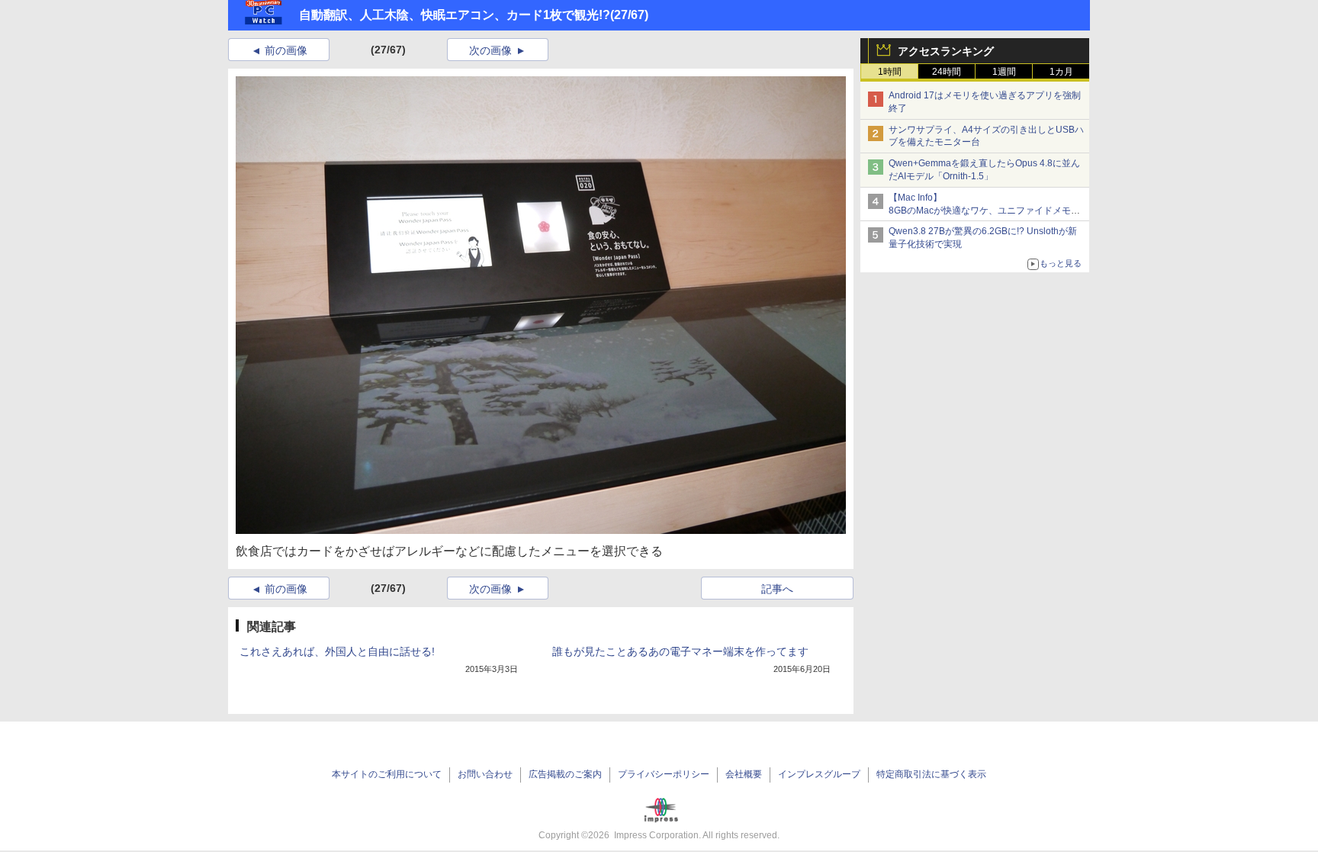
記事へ (777, 589)
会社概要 (743, 774)
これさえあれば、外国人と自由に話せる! (337, 651)
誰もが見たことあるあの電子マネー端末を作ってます (680, 651)
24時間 (946, 71)
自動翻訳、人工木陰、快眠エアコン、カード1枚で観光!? (454, 14)
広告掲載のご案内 (565, 774)
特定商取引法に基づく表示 (931, 774)
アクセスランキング (946, 51)
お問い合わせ (485, 774)
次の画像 (490, 50)
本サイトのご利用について (387, 774)
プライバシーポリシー (663, 774)
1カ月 (1061, 71)
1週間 (1004, 71)
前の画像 (286, 50)
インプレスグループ (819, 774)
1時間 (890, 71)
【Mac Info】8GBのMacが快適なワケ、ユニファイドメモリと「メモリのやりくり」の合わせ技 (984, 210)
